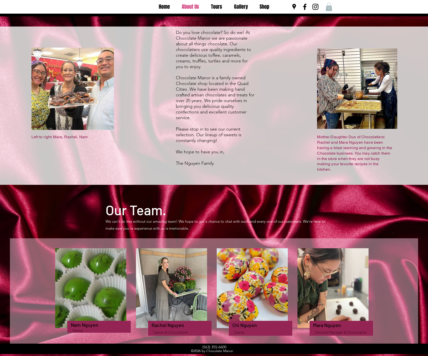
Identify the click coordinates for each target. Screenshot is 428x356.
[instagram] (315, 7)
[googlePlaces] (294, 7)
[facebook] (305, 7)
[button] (328, 7)
